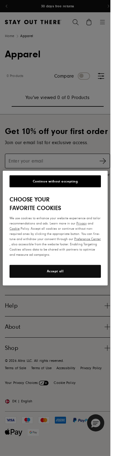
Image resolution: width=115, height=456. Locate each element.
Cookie (15, 228)
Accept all (55, 271)
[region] (55, 228)
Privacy (81, 223)
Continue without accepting (55, 181)
